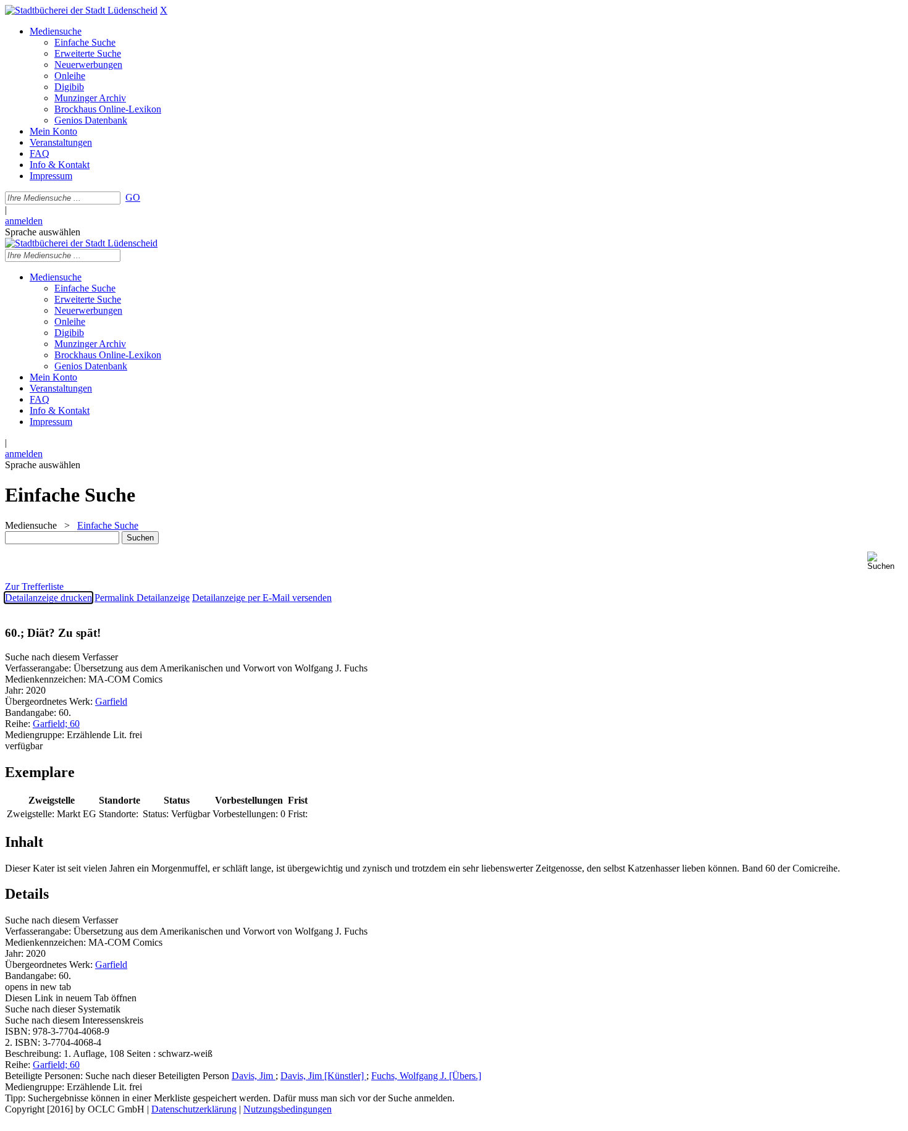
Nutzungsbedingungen (287, 1109)
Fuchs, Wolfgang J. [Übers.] (426, 1075)
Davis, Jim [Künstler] (323, 1075)
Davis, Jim (253, 1075)
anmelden (24, 221)
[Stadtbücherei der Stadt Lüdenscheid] (81, 10)
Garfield (111, 701)
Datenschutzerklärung (194, 1109)
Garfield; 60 (56, 723)
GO (132, 197)
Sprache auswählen (42, 232)
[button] (885, 561)
